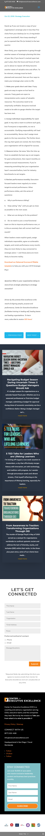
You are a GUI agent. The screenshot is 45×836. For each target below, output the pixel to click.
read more (22, 416)
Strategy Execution (22, 16)
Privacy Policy (9, 724)
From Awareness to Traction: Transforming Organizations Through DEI (22, 528)
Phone (9, 640)
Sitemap (20, 724)
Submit (34, 664)
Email (9, 643)
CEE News (28, 319)
